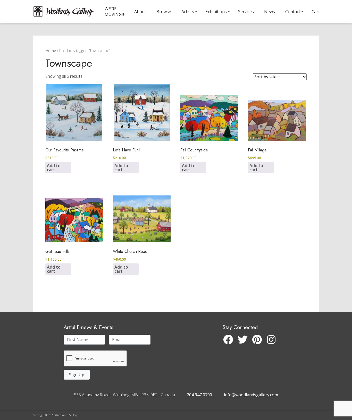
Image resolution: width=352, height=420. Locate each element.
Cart (316, 11)
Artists (187, 11)
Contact (292, 11)
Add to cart (54, 168)
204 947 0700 (199, 395)
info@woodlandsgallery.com (251, 395)
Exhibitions (216, 11)
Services (246, 11)
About (140, 11)
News (269, 11)
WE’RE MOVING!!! (114, 11)
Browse (163, 11)
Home (50, 50)
